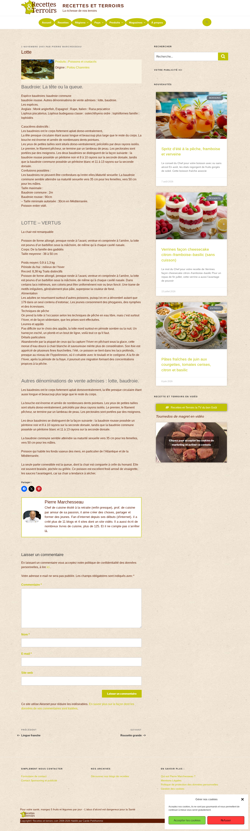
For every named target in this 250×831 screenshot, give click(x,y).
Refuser (226, 820)
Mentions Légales (171, 780)
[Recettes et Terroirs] (27, 816)
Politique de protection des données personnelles (189, 784)
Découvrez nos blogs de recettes (110, 776)
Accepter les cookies (187, 820)
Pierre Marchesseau (67, 47)
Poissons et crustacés (82, 61)
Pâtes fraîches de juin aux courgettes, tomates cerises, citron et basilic (186, 364)
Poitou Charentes (78, 67)
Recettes (63, 22)
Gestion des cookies (172, 788)
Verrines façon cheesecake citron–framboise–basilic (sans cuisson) (188, 254)
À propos (157, 22)
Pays (97, 22)
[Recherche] (223, 56)
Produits (114, 22)
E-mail (26, 653)
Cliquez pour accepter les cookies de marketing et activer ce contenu (191, 442)
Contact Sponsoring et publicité (39, 780)
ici (48, 567)
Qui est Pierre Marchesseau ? (178, 776)
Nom (25, 634)
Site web (27, 672)
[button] (242, 799)
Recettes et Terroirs (93, 5)
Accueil (46, 22)
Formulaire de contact (33, 776)
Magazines (135, 22)
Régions (80, 22)
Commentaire (31, 584)
